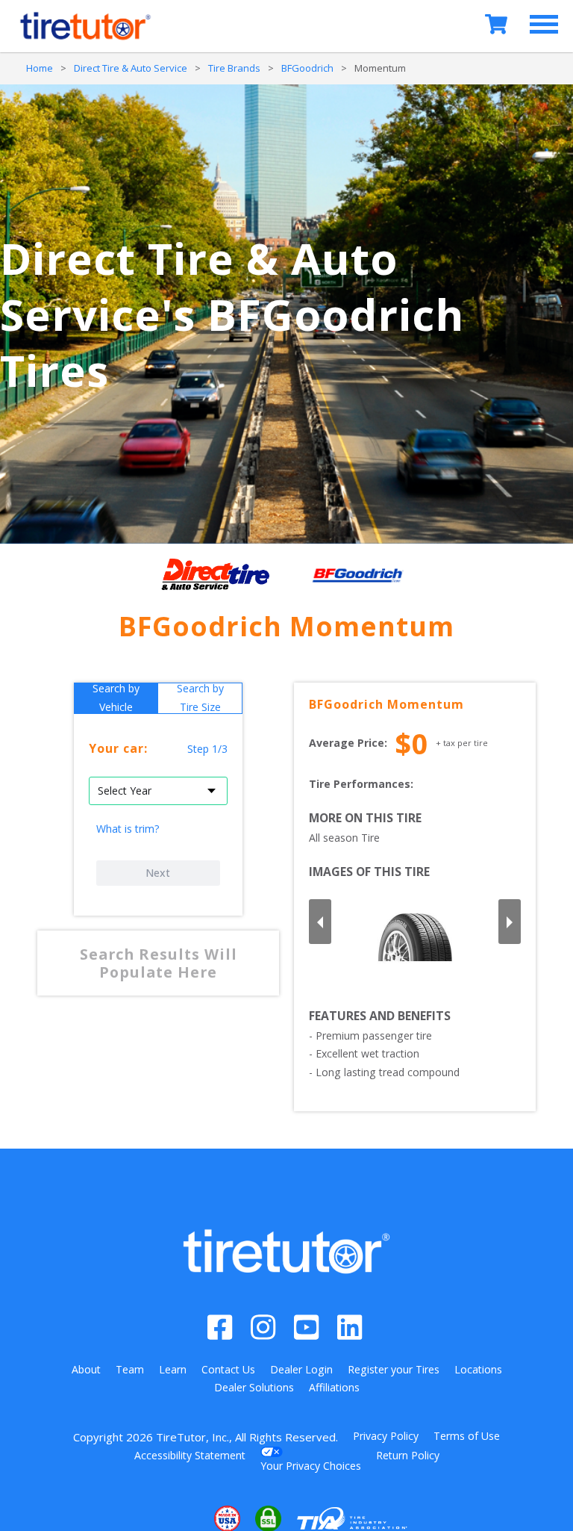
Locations (478, 1369)
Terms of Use (466, 1436)
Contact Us (228, 1369)
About (86, 1369)
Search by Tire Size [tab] (200, 698)
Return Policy (407, 1455)
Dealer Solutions (254, 1387)
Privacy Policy (386, 1436)
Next (157, 873)
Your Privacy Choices (310, 1466)
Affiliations (334, 1387)
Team (130, 1369)
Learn (173, 1369)
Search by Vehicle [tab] (116, 698)
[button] (181, 1518)
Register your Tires (393, 1369)
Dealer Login (301, 1369)
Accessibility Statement (189, 1455)
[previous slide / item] (320, 921)
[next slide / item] (509, 921)
